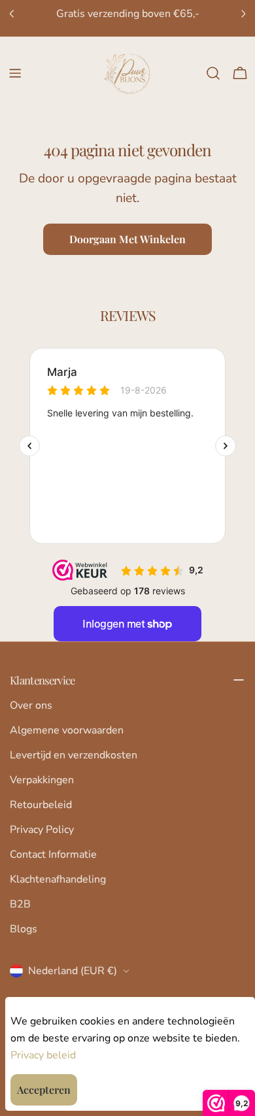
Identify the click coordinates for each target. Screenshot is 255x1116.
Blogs (23, 929)
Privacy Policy (42, 829)
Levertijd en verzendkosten (73, 755)
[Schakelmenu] (15, 73)
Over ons (31, 705)
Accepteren (44, 1089)
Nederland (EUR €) (72, 971)
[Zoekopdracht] (213, 73)
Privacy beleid (43, 1055)
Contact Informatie (53, 854)
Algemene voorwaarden (67, 730)
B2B (20, 904)
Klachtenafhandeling (58, 879)
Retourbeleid (41, 805)
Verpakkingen (42, 780)
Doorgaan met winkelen (127, 239)
